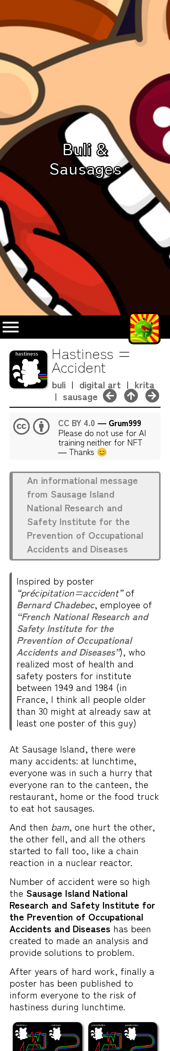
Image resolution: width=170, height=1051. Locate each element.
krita (144, 384)
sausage (80, 396)
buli (59, 384)
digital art (100, 384)
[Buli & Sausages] (131, 393)
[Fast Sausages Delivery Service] (110, 393)
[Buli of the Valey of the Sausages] (152, 393)
